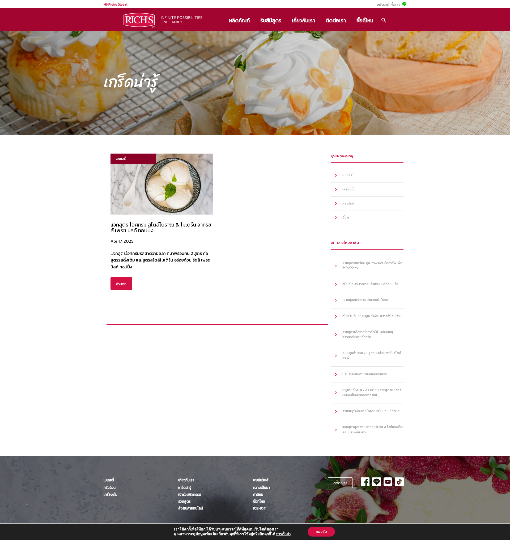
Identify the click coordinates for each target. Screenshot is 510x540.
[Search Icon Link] (383, 20)
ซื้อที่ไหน (364, 20)
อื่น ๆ (345, 217)
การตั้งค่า (283, 534)
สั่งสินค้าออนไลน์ (190, 508)
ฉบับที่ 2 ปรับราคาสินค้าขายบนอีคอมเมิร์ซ (370, 284)
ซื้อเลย (396, 4)
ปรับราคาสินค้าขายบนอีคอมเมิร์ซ (364, 374)
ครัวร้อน (348, 203)
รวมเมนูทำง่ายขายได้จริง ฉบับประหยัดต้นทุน (371, 411)
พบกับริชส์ (261, 480)
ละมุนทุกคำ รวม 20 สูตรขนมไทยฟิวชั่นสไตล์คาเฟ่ (371, 355)
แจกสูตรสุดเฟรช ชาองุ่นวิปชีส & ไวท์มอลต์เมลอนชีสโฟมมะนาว (372, 429)
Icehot (259, 508)
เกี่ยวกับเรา (303, 20)
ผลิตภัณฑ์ (239, 20)
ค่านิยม (258, 494)
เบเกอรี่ (347, 175)
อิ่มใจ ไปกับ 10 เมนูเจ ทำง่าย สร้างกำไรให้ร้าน (372, 316)
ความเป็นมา (261, 487)
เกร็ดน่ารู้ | (383, 4)
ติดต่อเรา (336, 20)
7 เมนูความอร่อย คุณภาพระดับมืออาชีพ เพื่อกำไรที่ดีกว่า (372, 266)
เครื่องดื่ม (348, 189)
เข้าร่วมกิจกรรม (189, 494)
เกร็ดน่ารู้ (184, 487)
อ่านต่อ (121, 284)
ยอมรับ (321, 531)
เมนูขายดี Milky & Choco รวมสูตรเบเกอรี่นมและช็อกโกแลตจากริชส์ (371, 393)
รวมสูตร (184, 501)
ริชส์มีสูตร (270, 20)
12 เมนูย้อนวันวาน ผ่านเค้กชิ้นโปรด (365, 300)
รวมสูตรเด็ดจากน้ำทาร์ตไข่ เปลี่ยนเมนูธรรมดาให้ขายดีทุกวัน (367, 334)
